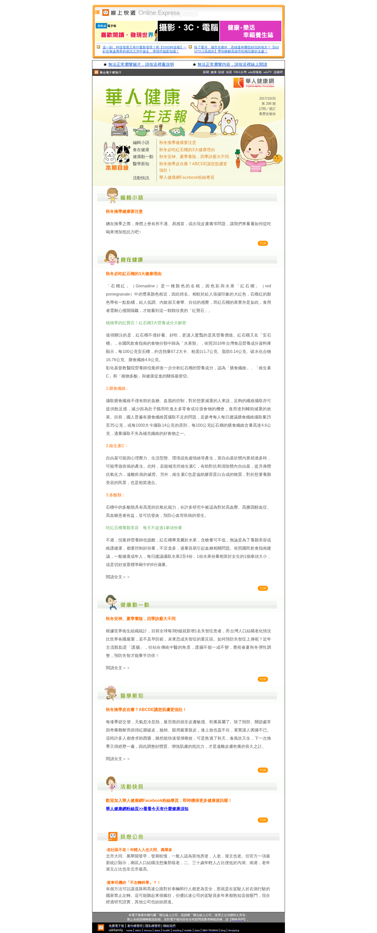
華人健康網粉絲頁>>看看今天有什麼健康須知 (147, 808)
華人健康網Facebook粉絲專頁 (186, 177)
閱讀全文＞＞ (118, 577)
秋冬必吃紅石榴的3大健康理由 (187, 150)
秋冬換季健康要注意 (177, 142)
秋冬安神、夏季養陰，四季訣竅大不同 (194, 156)
